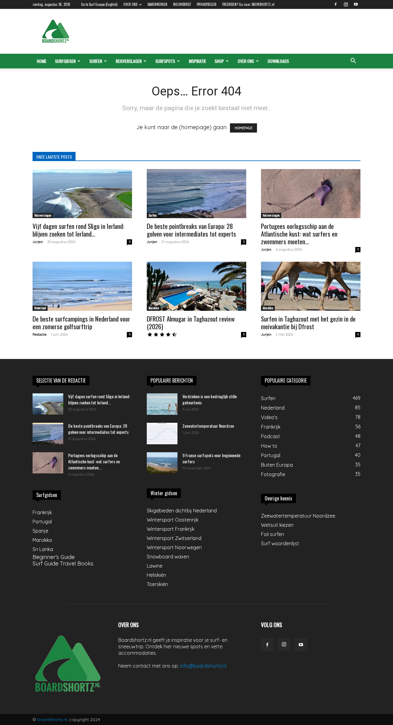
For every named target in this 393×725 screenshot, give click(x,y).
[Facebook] (335, 4)
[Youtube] (355, 4)
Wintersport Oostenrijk (172, 520)
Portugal (42, 522)
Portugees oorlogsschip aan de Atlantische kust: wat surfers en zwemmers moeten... (299, 233)
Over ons (246, 61)
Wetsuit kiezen (277, 525)
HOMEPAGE (243, 128)
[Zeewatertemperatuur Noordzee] (162, 433)
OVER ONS (130, 4)
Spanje (40, 531)
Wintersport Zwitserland (174, 538)
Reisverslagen (129, 61)
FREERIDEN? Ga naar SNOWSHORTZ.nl (248, 4)
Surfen (95, 61)
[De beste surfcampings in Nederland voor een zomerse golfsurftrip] (82, 286)
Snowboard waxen (168, 556)
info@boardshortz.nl (203, 666)
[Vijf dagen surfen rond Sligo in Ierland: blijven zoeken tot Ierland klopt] (82, 193)
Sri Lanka (43, 549)
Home (41, 61)
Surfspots (165, 61)
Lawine (154, 566)
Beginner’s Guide (54, 557)
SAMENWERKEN (157, 4)
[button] (353, 61)
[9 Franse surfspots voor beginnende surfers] (162, 463)
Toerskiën (157, 584)
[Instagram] (345, 4)
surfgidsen (65, 61)
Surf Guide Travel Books (63, 563)
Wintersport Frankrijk (170, 529)
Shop (219, 61)
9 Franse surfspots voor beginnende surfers (211, 458)
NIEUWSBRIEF (182, 4)
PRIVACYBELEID (206, 4)
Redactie (40, 334)
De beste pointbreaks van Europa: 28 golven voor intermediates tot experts (191, 229)
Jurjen (38, 242)
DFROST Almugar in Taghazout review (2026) (191, 322)
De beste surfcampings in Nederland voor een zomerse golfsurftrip (81, 322)
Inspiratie (197, 61)
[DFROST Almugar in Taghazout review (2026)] (196, 286)
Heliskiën (156, 575)
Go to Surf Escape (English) (99, 4)
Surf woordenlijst (280, 543)
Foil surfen (272, 534)
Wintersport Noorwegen (174, 547)
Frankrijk (42, 512)
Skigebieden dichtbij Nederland (182, 510)
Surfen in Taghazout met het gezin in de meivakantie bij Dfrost (308, 322)
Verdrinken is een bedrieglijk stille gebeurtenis (209, 399)
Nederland (40, 308)
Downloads (278, 61)
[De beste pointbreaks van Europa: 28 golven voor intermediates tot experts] (196, 193)
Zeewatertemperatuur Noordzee (208, 425)
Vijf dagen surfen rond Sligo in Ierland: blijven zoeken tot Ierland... (78, 229)
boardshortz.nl (52, 719)
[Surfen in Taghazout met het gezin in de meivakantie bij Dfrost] (310, 286)
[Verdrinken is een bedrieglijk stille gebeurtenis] (162, 404)
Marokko (154, 308)
